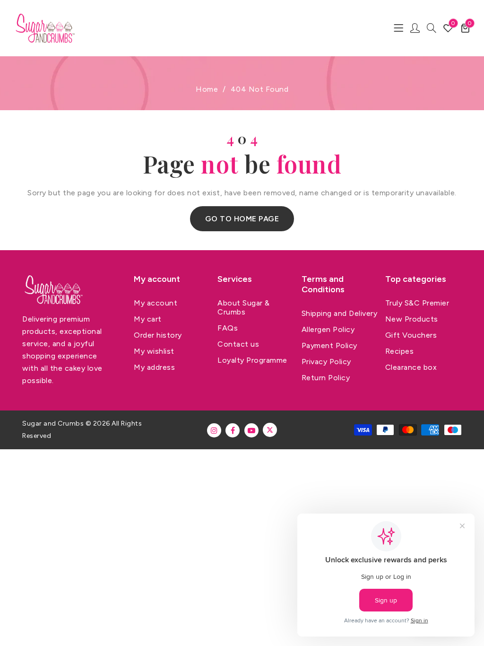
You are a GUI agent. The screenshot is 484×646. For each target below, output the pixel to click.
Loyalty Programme (252, 360)
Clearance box (411, 367)
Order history (158, 335)
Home (207, 89)
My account (155, 302)
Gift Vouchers (411, 335)
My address (154, 367)
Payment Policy (329, 345)
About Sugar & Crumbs (243, 307)
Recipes (399, 351)
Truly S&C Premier (417, 302)
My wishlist (154, 351)
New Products (411, 318)
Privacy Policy (326, 361)
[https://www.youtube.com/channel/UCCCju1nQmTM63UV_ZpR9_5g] (251, 430)
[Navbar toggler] (398, 28)
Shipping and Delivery (340, 313)
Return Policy (326, 377)
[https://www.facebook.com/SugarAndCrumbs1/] (232, 430)
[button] (465, 28)
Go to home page (242, 218)
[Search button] (431, 28)
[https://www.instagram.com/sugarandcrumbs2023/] (214, 430)
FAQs (227, 327)
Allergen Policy (328, 329)
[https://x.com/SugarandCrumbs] (270, 430)
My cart (148, 318)
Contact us (238, 344)
